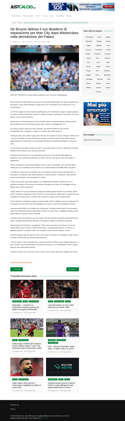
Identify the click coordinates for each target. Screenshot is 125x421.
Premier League (28, 16)
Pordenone (107, 70)
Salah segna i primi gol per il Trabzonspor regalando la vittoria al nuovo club (26, 385)
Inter (97, 58)
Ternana (98, 83)
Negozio (69, 16)
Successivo (71, 269)
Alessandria (89, 37)
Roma (97, 75)
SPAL (109, 79)
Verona (108, 87)
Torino (108, 83)
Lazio (88, 62)
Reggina (88, 75)
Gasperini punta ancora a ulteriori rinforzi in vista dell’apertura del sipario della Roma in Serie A (61, 385)
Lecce (98, 62)
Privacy (12, 409)
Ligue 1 (52, 16)
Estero (38, 41)
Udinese (88, 87)
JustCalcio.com (16, 41)
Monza (88, 66)
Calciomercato (16, 16)
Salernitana (107, 75)
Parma (108, 66)
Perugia (88, 70)
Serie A (38, 16)
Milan (108, 62)
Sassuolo (100, 79)
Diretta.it (99, 140)
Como (108, 45)
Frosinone (108, 54)
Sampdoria (89, 79)
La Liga (44, 16)
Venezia (98, 87)
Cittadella (98, 45)
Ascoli (99, 37)
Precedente (17, 269)
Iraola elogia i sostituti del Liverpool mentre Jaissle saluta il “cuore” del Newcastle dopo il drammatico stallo (26, 346)
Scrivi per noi (14, 405)
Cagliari (88, 45)
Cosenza (88, 49)
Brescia (108, 41)
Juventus (107, 58)
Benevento (89, 41)
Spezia (88, 83)
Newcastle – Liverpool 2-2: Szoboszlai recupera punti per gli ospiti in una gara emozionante (25, 307)
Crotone (108, 49)
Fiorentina (97, 54)
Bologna (99, 41)
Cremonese (98, 49)
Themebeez (44, 418)
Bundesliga (60, 16)
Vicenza (98, 92)
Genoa (88, 58)
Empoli (88, 54)
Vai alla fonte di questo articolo (21, 262)
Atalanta (108, 37)
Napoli (98, 66)
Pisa (97, 70)
